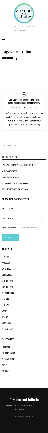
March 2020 (6, 268)
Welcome (5, 371)
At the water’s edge (9, 171)
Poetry (4, 365)
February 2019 (7, 329)
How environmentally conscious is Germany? (19, 165)
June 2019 (5, 305)
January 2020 (7, 274)
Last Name (7, 218)
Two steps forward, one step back (15, 189)
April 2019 (5, 317)
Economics (6, 346)
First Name (7, 208)
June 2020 (5, 256)
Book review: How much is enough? (15, 183)
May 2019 (5, 311)
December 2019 (7, 280)
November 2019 (7, 287)
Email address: (9, 227)
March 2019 (6, 323)
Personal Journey (8, 359)
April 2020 (6, 262)
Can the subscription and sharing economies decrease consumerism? (24, 101)
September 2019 (8, 293)
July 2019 (5, 299)
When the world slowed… (12, 177)
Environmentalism (8, 353)
